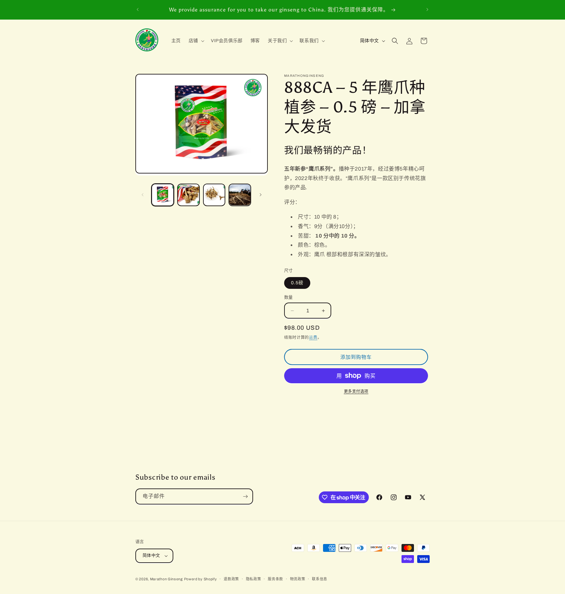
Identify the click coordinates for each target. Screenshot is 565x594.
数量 (288, 297)
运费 (313, 337)
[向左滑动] (142, 195)
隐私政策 (253, 579)
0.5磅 (297, 282)
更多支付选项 (356, 391)
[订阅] (245, 496)
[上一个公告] (137, 9)
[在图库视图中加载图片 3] (214, 195)
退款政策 (231, 579)
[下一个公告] (427, 9)
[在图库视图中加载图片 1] (162, 195)
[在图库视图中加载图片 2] (188, 195)
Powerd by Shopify (200, 579)
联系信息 (319, 579)
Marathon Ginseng (166, 579)
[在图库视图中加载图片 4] (240, 195)
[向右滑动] (260, 195)
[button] (196, 41)
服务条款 (275, 579)
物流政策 (297, 579)
